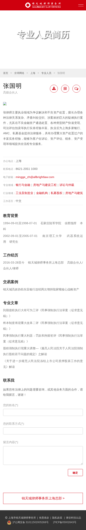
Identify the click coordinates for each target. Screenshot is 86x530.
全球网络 (19, 73)
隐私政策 (57, 517)
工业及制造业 (24, 193)
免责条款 (44, 517)
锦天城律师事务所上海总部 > (43, 498)
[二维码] (65, 88)
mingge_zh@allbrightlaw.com (35, 177)
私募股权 (56, 193)
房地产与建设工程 (45, 185)
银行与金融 (23, 185)
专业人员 (46, 73)
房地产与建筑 (74, 193)
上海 (32, 73)
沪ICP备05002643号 (64, 522)
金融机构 (42, 193)
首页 (5, 73)
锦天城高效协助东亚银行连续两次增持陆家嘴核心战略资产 (41, 289)
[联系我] (76, 88)
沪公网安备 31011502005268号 (31, 522)
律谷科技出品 (73, 517)
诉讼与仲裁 (66, 185)
